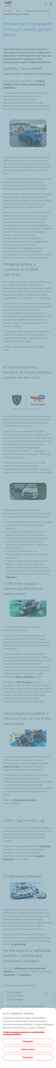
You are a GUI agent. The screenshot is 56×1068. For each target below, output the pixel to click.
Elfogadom (28, 1041)
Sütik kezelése (28, 1049)
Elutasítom (28, 1057)
